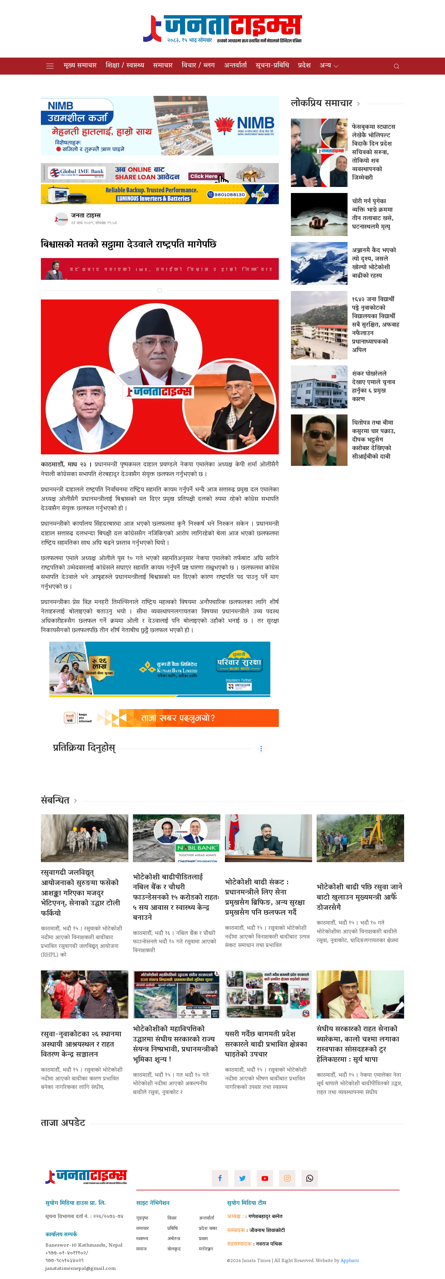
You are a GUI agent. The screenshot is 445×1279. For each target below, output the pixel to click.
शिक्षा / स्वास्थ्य (125, 66)
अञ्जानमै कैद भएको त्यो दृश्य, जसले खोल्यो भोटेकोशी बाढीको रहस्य (374, 263)
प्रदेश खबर (208, 1228)
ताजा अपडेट (63, 1124)
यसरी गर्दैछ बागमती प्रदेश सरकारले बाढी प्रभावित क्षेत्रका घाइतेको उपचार (266, 1045)
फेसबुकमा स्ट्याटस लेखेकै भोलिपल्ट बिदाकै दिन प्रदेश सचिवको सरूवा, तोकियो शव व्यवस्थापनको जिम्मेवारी (373, 153)
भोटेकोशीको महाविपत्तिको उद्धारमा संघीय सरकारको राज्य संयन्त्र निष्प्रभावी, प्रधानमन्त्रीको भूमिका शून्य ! (175, 1045)
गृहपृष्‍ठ (142, 1218)
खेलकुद (174, 1249)
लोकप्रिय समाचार (321, 104)
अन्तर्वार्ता (235, 66)
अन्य (325, 66)
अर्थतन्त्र (173, 1239)
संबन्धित (55, 801)
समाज (141, 1249)
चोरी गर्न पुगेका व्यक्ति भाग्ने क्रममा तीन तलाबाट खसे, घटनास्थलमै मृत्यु (373, 214)
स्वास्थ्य (142, 1239)
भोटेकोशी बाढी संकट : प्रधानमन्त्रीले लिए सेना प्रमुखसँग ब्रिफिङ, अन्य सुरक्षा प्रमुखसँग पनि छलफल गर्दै (265, 898)
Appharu (350, 1261)
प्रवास (203, 1239)
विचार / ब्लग (198, 66)
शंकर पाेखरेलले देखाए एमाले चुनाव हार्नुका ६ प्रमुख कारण (373, 386)
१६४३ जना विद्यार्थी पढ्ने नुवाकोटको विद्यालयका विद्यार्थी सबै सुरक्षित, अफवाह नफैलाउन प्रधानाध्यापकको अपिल (375, 325)
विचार (171, 1218)
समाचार (163, 66)
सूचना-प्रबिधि (272, 66)
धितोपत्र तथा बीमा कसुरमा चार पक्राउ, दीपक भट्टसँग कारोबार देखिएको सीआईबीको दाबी (373, 440)
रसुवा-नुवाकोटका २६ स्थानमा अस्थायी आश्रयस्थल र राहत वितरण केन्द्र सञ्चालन (81, 1045)
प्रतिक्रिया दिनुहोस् (84, 749)
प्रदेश (304, 66)
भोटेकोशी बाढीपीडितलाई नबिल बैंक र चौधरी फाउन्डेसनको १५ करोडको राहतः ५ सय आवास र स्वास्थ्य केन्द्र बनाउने (176, 898)
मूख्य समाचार (80, 66)
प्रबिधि (172, 1228)
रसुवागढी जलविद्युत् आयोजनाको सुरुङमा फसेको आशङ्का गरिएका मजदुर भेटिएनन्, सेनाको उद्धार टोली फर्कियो (80, 893)
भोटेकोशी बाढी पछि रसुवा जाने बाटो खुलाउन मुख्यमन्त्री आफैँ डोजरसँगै (359, 898)
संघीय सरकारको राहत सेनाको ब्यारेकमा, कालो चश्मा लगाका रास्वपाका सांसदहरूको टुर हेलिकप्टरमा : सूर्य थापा (358, 1045)
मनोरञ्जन (206, 1249)
